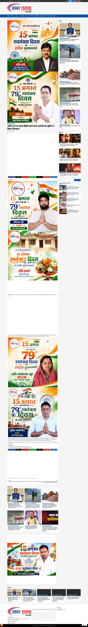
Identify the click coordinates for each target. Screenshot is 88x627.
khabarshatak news (33, 478)
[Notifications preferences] (1, 625)
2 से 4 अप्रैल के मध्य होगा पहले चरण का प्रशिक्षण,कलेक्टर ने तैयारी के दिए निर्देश (19, 481)
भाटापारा (11, 123)
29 (50, 617)
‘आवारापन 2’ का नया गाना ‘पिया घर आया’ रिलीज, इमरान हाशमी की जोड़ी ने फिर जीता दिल (69, 145)
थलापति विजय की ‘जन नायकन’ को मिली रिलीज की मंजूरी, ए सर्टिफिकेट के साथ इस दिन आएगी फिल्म (69, 174)
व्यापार (41, 15)
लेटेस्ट (14, 123)
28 (47, 617)
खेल (16, 15)
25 (37, 617)
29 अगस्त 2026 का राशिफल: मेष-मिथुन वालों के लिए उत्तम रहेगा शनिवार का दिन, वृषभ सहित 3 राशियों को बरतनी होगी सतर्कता (50, 529)
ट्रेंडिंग (54, 15)
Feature (10, 503)
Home (8, 15)
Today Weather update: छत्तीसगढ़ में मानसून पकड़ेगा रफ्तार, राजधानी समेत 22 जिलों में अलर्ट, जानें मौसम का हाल (32, 506)
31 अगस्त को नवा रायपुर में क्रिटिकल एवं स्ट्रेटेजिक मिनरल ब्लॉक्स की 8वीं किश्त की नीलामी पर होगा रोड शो (50, 506)
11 (37, 614)
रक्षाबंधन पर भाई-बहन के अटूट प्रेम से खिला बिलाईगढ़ (73, 212)
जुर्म (26, 15)
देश (20, 15)
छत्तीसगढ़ (9, 123)
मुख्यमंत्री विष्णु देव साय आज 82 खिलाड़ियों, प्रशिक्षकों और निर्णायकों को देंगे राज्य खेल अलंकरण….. (15, 506)
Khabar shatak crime (19, 478)
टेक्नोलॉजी (36, 15)
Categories (59, 607)
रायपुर (16, 503)
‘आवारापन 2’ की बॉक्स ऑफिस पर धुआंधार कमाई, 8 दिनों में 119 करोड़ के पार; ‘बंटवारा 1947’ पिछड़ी (69, 159)
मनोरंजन (32, 15)
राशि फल (70, 203)
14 (47, 614)
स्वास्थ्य (44, 15)
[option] (70, 188)
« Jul (43, 620)
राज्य (12, 15)
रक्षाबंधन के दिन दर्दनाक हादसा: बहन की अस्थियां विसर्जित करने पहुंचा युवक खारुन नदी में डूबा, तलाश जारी (15, 528)
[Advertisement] (33, 287)
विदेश (23, 15)
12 (40, 614)
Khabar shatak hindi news (26, 478)
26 (40, 617)
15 (50, 614)
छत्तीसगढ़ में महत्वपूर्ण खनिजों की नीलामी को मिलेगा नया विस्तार (31, 528)
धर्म (28, 15)
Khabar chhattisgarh (13, 478)
